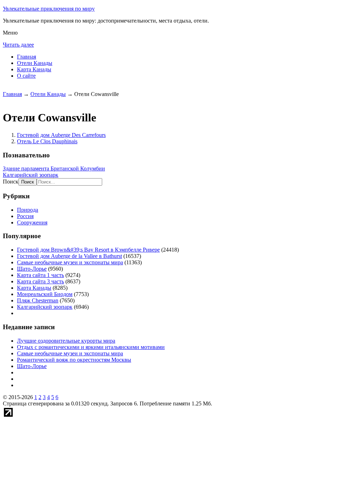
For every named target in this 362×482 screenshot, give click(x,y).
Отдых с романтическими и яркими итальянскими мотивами (91, 347)
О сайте (26, 76)
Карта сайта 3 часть (40, 281)
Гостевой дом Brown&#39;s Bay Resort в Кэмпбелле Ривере (88, 250)
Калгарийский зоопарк (30, 175)
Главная (26, 57)
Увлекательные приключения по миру (49, 9)
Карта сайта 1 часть (40, 275)
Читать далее (18, 45)
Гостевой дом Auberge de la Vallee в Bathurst (69, 256)
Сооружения (32, 222)
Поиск (10, 182)
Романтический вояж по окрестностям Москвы (74, 360)
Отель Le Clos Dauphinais (47, 141)
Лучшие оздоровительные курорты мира (66, 341)
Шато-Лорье (32, 269)
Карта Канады (34, 69)
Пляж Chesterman (37, 300)
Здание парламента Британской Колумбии (54, 168)
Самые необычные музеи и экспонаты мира (70, 262)
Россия (25, 216)
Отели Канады (34, 63)
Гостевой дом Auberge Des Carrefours (61, 135)
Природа (27, 210)
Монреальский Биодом (44, 294)
